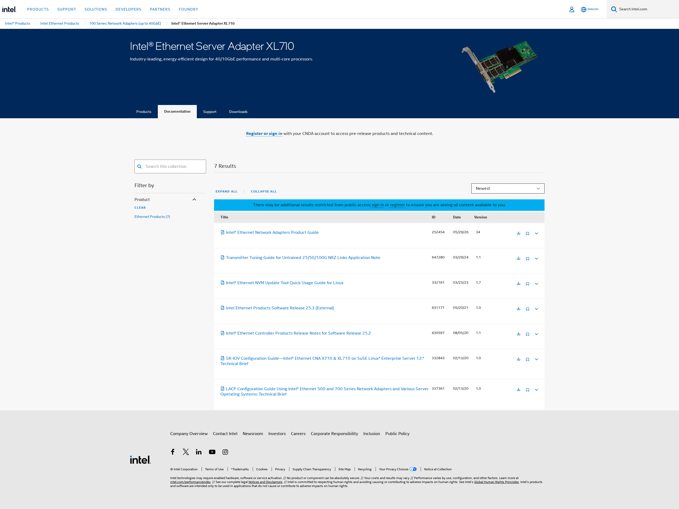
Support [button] (66, 9)
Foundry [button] (188, 9)
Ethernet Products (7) (152, 216)
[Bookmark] (527, 235)
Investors (277, 433)
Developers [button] (128, 9)
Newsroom (253, 433)
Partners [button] (160, 9)
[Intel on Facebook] (172, 453)
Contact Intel (225, 433)
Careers (298, 433)
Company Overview (189, 433)
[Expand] (536, 233)
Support (209, 111)
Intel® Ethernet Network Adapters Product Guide (272, 232)
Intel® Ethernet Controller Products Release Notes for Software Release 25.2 (298, 333)
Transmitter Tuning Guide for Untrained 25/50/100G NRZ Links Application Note (303, 257)
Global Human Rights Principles (496, 482)
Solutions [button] (96, 9)
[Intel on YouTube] (212, 453)
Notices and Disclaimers (265, 482)
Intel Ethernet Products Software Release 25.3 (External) (280, 308)
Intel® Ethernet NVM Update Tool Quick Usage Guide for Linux (284, 283)
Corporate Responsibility (334, 433)
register (397, 205)
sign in (378, 205)
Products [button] (38, 9)
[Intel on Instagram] (225, 453)
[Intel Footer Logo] (140, 459)
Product (142, 199)
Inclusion (371, 433)
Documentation (177, 111)
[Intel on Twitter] (185, 453)
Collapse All (264, 191)
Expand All (227, 191)
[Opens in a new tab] (518, 233)
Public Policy (397, 433)
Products (143, 111)
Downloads (238, 111)
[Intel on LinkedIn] (198, 453)
